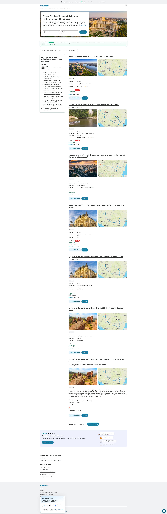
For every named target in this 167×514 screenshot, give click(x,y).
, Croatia (90, 133)
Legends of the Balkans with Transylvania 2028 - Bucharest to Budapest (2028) (53, 93)
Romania (79, 133)
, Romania (90, 83)
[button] (98, 94)
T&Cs (56, 509)
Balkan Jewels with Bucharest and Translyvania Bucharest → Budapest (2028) (52, 85)
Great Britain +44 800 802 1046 (46, 494)
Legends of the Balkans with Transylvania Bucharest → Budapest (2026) (53, 97)
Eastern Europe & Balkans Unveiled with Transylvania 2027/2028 (53, 77)
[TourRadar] (44, 5)
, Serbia (82, 83)
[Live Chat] (164, 511)
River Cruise (42, 458)
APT (78, 237)
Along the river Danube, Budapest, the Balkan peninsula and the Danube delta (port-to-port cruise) (53, 105)
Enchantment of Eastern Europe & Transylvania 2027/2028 (51, 73)
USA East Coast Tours (45, 467)
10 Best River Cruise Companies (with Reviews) (51, 460)
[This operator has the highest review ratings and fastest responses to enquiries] (91, 187)
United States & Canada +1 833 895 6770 (48, 492)
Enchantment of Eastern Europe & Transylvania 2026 (51, 109)
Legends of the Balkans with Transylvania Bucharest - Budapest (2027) (53, 89)
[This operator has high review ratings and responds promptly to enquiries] (86, 86)
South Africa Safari (44, 469)
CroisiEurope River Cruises (82, 187)
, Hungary (94, 133)
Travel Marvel (80, 288)
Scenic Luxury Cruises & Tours (83, 137)
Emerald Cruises (80, 86)
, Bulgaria (86, 83)
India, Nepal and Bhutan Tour (46, 476)
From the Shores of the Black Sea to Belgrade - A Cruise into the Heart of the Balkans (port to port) (53, 81)
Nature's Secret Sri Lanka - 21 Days (48, 472)
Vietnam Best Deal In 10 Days (47, 474)
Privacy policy (60, 509)
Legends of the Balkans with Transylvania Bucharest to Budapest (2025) (53, 101)
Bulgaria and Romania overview (48, 50)
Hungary (79, 83)
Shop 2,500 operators (67, 1)
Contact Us (42, 490)
